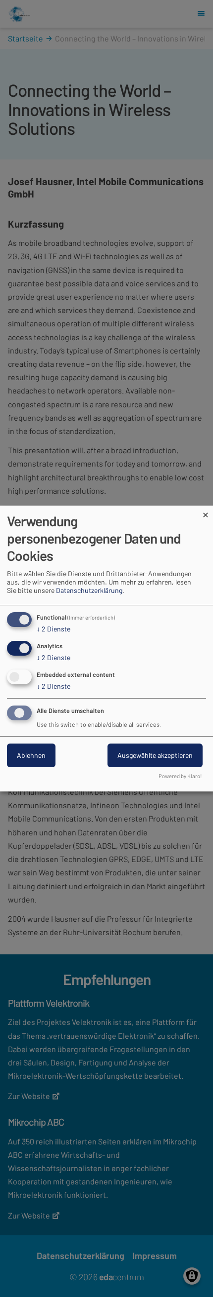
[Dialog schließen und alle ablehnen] (205, 512)
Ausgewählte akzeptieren (155, 755)
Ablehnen (31, 755)
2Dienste (53, 629)
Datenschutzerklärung (89, 590)
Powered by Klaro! (180, 776)
